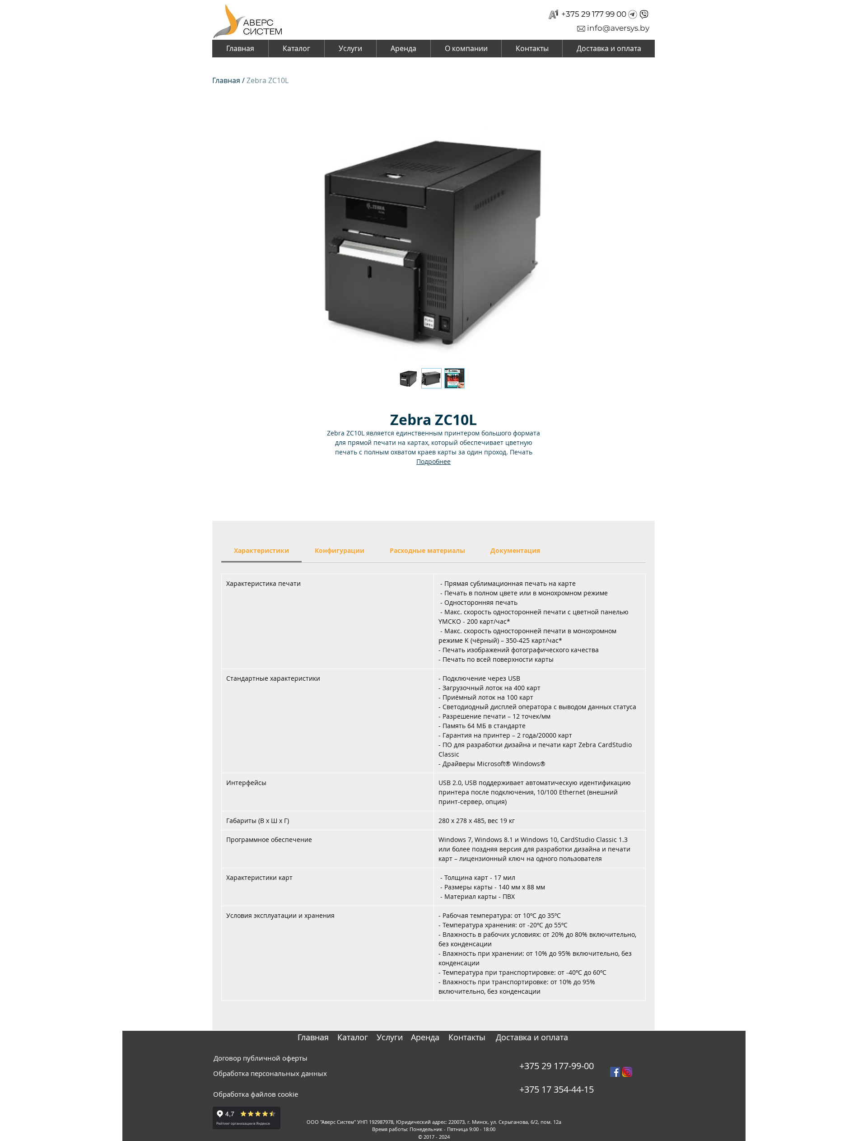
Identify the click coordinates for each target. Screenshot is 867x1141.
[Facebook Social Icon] (615, 1072)
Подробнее (433, 461)
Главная (226, 80)
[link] (261, 550)
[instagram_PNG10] (627, 1072)
